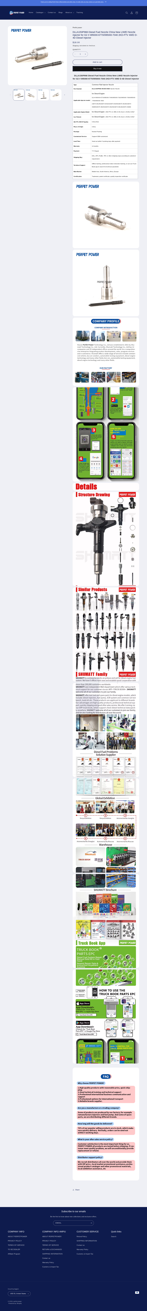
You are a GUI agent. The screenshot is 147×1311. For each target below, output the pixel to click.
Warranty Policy (48, 1262)
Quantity (77, 49)
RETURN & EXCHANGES (52, 1249)
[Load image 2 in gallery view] (31, 94)
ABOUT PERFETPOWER (17, 1236)
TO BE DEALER (14, 1249)
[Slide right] (64, 94)
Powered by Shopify (15, 1303)
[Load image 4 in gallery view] (55, 94)
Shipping (76, 45)
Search (113, 1236)
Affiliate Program (14, 1254)
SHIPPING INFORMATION (52, 1254)
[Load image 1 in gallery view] (18, 94)
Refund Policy (82, 1236)
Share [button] (77, 1190)
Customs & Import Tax (50, 1267)
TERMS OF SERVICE (16, 1245)
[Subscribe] (91, 1223)
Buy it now (97, 68)
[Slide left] (10, 94)
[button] (40, 12)
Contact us (46, 1258)
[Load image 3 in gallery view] (43, 94)
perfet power (17, 1301)
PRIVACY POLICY (15, 1241)
